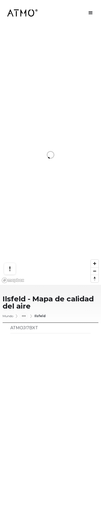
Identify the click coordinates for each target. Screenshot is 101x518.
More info (15, 250)
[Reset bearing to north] (94, 278)
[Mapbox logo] (13, 280)
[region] (50, 155)
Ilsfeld (40, 316)
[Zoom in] (94, 263)
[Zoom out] (94, 271)
